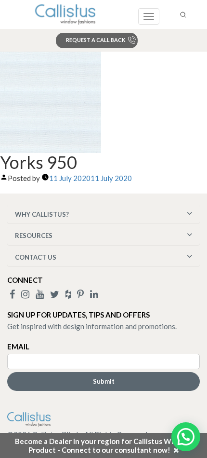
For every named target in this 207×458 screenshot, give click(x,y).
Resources (33, 235)
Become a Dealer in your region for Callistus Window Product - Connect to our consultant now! (103, 445)
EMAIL (18, 346)
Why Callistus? (42, 214)
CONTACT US (35, 257)
